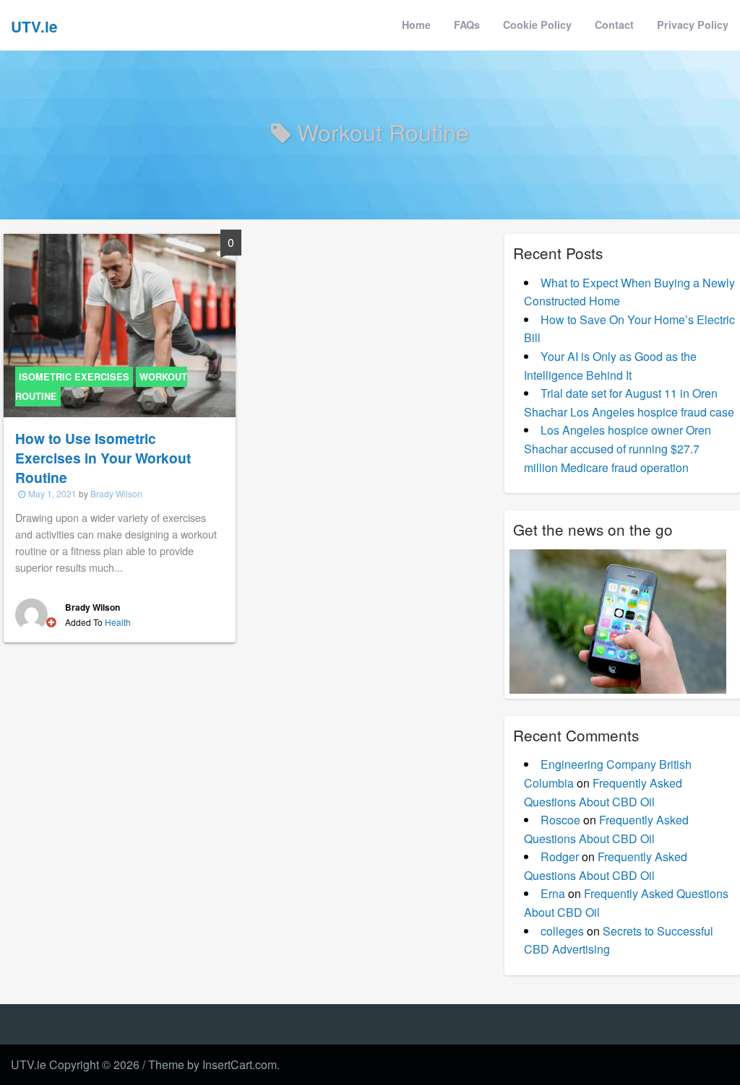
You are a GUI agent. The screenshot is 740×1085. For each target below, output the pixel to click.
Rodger (560, 856)
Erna (553, 893)
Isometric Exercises (74, 376)
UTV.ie (34, 26)
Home (416, 24)
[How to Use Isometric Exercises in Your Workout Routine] (120, 324)
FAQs (467, 24)
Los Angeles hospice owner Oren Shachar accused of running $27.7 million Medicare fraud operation (617, 448)
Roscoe (560, 819)
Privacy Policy (692, 24)
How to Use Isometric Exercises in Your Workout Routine (103, 457)
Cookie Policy (537, 24)
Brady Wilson (116, 493)
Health (118, 622)
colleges (562, 931)
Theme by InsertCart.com (212, 1064)
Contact (614, 24)
